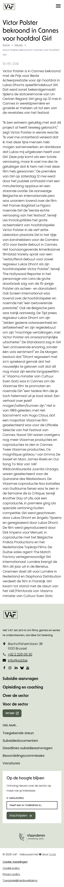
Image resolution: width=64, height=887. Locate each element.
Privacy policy (11, 874)
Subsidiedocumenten (20, 740)
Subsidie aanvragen (20, 678)
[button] (58, 6)
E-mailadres (15, 798)
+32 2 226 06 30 (20, 654)
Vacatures (11, 763)
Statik (52, 854)
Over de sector (16, 695)
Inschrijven (18, 815)
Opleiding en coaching (23, 687)
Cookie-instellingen (15, 862)
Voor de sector (15, 704)
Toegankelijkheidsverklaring (20, 880)
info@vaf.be (17, 660)
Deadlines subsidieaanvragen (28, 748)
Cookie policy (11, 868)
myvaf (10, 713)
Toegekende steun (18, 733)
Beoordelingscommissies (23, 755)
